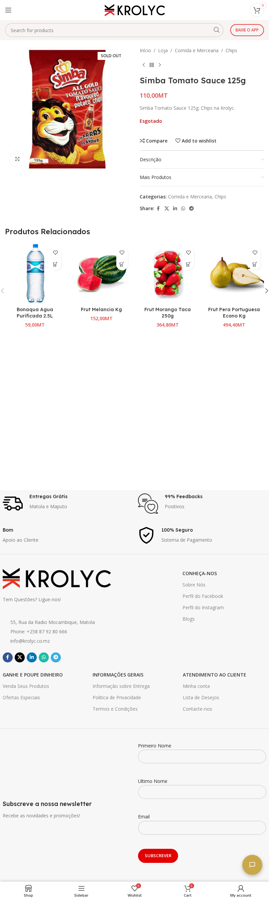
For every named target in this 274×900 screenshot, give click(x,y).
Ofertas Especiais (21, 697)
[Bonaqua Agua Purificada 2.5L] (35, 273)
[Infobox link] (67, 503)
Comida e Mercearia (197, 50)
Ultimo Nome (152, 781)
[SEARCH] (217, 30)
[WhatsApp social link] (183, 208)
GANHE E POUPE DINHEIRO (33, 674)
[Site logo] (135, 9)
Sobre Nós (194, 584)
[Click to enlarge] (17, 159)
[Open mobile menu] (8, 10)
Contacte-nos (197, 709)
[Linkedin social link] (175, 208)
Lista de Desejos (201, 697)
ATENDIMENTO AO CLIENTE (214, 674)
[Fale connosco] (252, 865)
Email (144, 816)
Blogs (188, 619)
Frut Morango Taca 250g (167, 312)
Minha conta (196, 686)
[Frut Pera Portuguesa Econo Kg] (234, 273)
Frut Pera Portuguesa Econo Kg (234, 312)
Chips (231, 50)
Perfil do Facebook (202, 596)
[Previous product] (144, 65)
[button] (55, 264)
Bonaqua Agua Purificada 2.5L (35, 312)
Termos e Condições (115, 709)
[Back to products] (152, 65)
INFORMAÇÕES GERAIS (118, 674)
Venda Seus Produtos (26, 686)
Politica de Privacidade (117, 697)
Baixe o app (247, 30)
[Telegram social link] (191, 208)
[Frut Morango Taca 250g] (168, 273)
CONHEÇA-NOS (199, 573)
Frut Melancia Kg (101, 309)
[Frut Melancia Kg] (101, 273)
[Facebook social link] (158, 208)
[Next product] (160, 65)
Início (145, 50)
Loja (163, 50)
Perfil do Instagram (203, 607)
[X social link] (166, 208)
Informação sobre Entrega (121, 686)
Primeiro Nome (154, 745)
